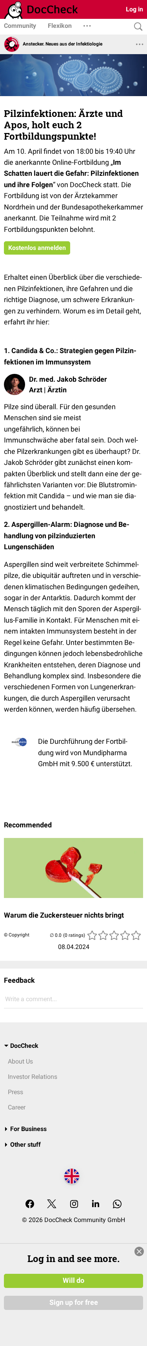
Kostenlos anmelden (37, 247)
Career (16, 1107)
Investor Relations (32, 1076)
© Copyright (16, 935)
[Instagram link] (74, 1204)
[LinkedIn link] (95, 1204)
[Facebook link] (29, 1204)
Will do (73, 1280)
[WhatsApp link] (117, 1204)
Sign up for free (73, 1302)
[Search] (136, 27)
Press (15, 1092)
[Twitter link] (51, 1204)
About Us (20, 1061)
